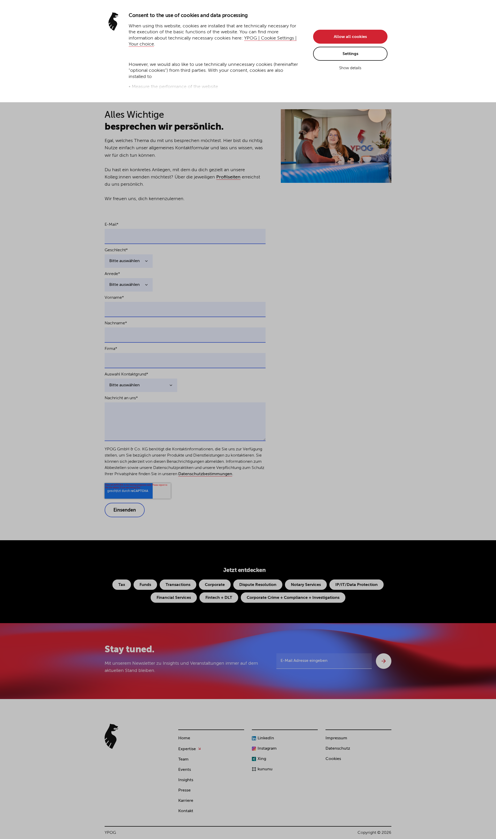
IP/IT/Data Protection (356, 585)
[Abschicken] (383, 661)
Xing (262, 759)
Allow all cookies (350, 37)
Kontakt (185, 811)
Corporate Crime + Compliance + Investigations (293, 598)
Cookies (333, 759)
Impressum (336, 738)
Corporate (215, 585)
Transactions (178, 585)
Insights (185, 780)
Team (183, 759)
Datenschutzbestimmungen (205, 474)
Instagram (267, 749)
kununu (265, 769)
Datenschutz (338, 749)
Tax (121, 585)
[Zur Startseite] (111, 736)
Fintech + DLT (218, 598)
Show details (350, 68)
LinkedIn (266, 738)
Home (184, 738)
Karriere (185, 801)
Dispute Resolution (257, 585)
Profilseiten (228, 177)
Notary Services (306, 585)
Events (184, 770)
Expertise (187, 749)
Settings (350, 54)
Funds (145, 585)
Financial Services (174, 598)
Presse (184, 790)
